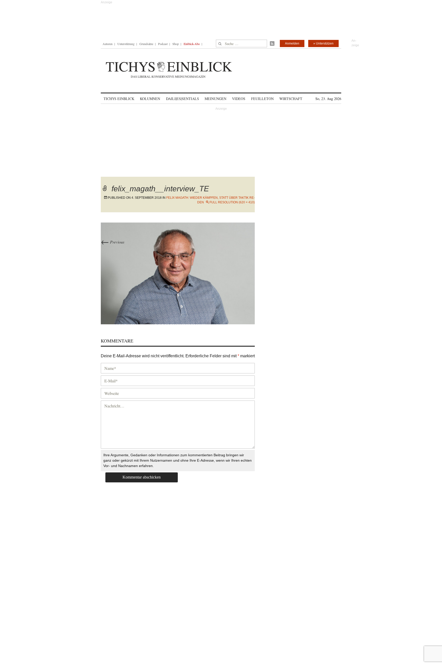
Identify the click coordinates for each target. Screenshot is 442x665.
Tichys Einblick (119, 98)
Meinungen (215, 98)
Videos (238, 98)
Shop (175, 44)
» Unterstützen (323, 43)
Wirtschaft (290, 98)
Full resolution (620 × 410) (232, 202)
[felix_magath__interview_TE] (178, 272)
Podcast (163, 44)
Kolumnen (150, 98)
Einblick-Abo (192, 44)
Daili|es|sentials (182, 98)
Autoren (108, 44)
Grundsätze (146, 44)
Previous (112, 242)
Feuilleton (262, 98)
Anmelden (292, 43)
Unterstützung (126, 44)
